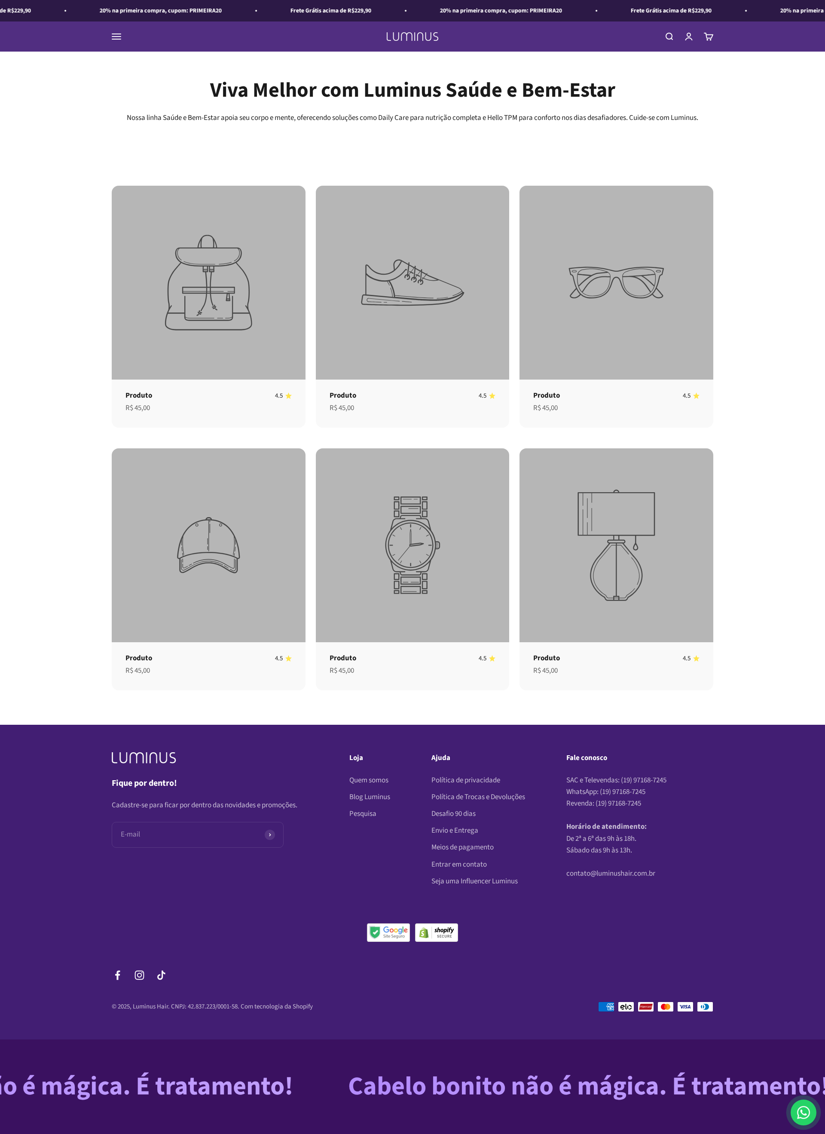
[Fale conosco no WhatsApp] (803, 1112)
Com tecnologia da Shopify (277, 1006)
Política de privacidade (465, 780)
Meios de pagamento (462, 847)
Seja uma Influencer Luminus (474, 881)
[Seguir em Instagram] (139, 975)
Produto (138, 395)
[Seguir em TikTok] (161, 975)
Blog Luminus (369, 797)
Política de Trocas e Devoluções (478, 797)
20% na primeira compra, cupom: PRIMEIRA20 (132, 10)
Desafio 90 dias (453, 814)
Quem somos (368, 780)
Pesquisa (362, 814)
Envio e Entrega (454, 830)
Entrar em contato (459, 864)
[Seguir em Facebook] (117, 975)
